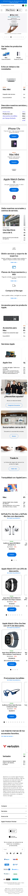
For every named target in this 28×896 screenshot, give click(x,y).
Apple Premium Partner (8, 826)
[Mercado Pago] (15, 869)
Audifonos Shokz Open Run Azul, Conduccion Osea (11, 709)
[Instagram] (20, 858)
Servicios (4, 816)
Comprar (4, 810)
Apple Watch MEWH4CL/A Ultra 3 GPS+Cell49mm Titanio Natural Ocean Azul (11, 656)
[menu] (1, 10)
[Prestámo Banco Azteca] (15, 879)
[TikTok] (13, 858)
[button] (2, 2)
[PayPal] (7, 864)
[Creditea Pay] (7, 878)
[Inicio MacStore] (14, 10)
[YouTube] (17, 858)
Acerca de (4, 821)
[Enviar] (21, 854)
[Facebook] (10, 858)
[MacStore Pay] (7, 874)
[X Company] (6, 858)
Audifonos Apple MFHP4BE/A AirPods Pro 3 (11, 547)
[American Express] (7, 869)
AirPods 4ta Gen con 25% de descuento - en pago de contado (14, 2)
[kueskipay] (15, 874)
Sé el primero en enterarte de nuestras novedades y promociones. (12, 848)
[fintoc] (7, 884)
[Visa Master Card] (15, 864)
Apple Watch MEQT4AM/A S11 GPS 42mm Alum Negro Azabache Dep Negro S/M (11, 602)
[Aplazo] (15, 884)
